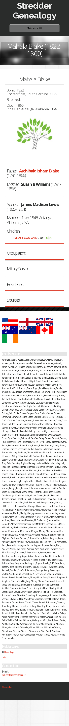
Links (4, 657)
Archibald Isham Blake (39, 171)
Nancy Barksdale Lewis (25, 237)
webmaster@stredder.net (14, 675)
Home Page (9, 652)
